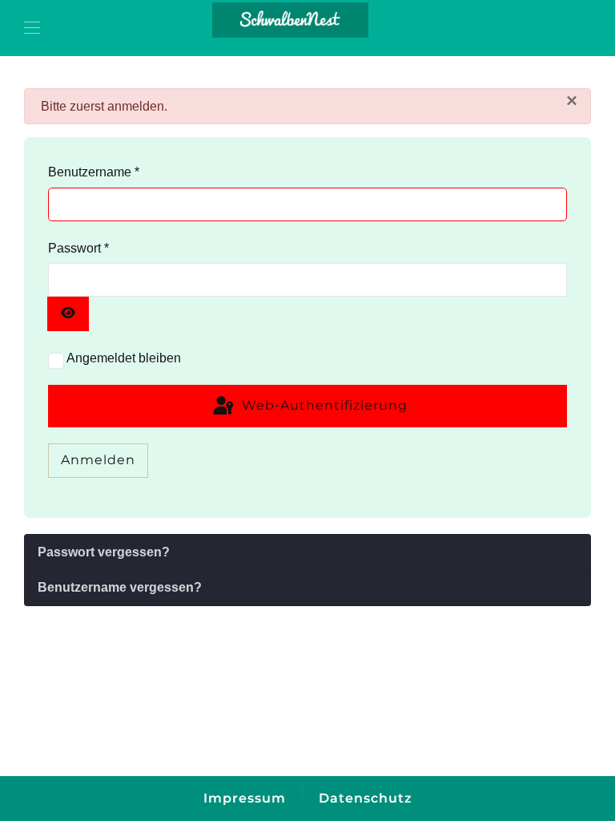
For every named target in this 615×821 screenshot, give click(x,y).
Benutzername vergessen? (120, 587)
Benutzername (93, 172)
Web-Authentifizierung (323, 405)
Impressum (244, 798)
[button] (32, 28)
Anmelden (98, 459)
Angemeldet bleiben (123, 358)
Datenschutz (365, 798)
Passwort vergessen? (104, 552)
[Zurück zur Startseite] (290, 20)
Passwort (78, 248)
